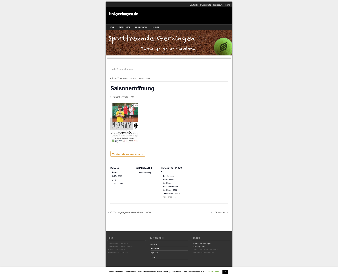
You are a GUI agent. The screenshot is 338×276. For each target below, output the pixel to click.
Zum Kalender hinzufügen (128, 154)
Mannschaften (141, 27)
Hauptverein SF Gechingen (118, 252)
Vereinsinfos (124, 27)
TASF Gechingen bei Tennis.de (119, 243)
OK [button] (225, 271)
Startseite (194, 4)
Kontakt (228, 4)
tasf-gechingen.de (123, 13)
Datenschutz (205, 4)
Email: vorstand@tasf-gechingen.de (206, 249)
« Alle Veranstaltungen (121, 69)
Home (112, 27)
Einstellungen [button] (213, 271)
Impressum (218, 4)
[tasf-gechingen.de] (169, 31)
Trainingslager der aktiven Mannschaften (132, 212)
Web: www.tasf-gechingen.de (203, 252)
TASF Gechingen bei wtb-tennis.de (120, 246)
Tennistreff (220, 212)
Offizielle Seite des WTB (116, 249)
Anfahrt (155, 27)
